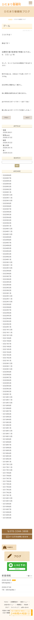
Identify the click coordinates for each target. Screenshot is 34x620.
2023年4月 (7, 284)
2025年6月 (7, 212)
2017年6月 (7, 481)
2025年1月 (7, 226)
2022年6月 (7, 313)
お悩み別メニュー (9, 604)
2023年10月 (7, 268)
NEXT (28, 117)
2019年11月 (7, 400)
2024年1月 (7, 259)
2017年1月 (7, 495)
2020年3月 (7, 388)
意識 (4, 130)
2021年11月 (7, 332)
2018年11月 (7, 433)
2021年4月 (7, 352)
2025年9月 (7, 203)
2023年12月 (7, 262)
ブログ (7, 607)
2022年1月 (7, 327)
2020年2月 (7, 391)
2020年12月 (7, 363)
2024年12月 (7, 228)
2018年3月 (7, 456)
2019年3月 (7, 422)
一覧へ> (29, 576)
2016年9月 (7, 503)
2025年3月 (7, 220)
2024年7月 (7, 242)
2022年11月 (7, 299)
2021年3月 (7, 355)
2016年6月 (7, 512)
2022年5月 (7, 315)
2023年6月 (7, 279)
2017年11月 (7, 467)
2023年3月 (7, 287)
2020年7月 (7, 377)
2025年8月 (7, 206)
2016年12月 (7, 498)
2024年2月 (7, 256)
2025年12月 (7, 195)
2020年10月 (7, 369)
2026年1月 (7, 192)
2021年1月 (7, 360)
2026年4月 (7, 183)
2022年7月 (7, 310)
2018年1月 (7, 461)
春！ (4, 150)
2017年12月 (7, 464)
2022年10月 (7, 301)
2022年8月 (7, 307)
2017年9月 (7, 473)
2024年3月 (7, 254)
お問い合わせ (25, 607)
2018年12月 (7, 430)
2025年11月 (7, 198)
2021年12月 (7, 329)
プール (6, 26)
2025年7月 (7, 209)
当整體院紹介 (14, 601)
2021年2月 (7, 358)
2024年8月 (7, 240)
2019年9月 (7, 405)
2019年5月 (7, 416)
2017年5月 (7, 484)
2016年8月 (7, 506)
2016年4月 (7, 518)
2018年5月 (7, 450)
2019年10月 (7, 402)
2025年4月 (7, 217)
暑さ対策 (6, 145)
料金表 (26, 604)
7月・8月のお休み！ (9, 590)
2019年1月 (7, 428)
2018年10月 (7, 436)
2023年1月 (7, 293)
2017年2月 (7, 492)
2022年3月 (7, 321)
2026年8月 (7, 175)
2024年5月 (7, 248)
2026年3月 (7, 186)
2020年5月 (7, 383)
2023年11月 (7, 265)
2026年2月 (7, 189)
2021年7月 (7, 343)
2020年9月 (7, 372)
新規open (6, 135)
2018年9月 (7, 439)
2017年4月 (7, 487)
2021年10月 (7, 335)
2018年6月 (7, 447)
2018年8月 (7, 442)
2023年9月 (7, 270)
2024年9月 (7, 237)
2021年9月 (7, 338)
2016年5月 (7, 515)
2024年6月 (7, 245)
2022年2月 (7, 324)
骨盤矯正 (19, 604)
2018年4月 (7, 453)
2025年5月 (7, 214)
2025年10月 (7, 200)
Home (6, 601)
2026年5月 (7, 181)
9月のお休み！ (7, 582)
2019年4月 (7, 419)
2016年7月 (7, 509)
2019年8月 (7, 408)
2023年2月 (7, 290)
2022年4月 (7, 318)
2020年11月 (7, 366)
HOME (10, 19)
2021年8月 (7, 341)
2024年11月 (7, 231)
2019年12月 (7, 397)
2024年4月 (7, 251)
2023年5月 (7, 282)
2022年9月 (7, 304)
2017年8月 (7, 475)
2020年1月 (7, 394)
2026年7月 (7, 178)
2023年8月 (7, 273)
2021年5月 (7, 349)
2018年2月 (7, 459)
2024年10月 (7, 234)
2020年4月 (7, 386)
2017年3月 (7, 489)
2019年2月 (7, 425)
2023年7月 (7, 276)
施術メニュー (24, 601)
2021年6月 (7, 346)
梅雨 (4, 140)
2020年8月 (7, 374)
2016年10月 (7, 501)
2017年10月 (7, 470)
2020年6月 (7, 380)
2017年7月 (7, 478)
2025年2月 (7, 223)
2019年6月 (7, 414)
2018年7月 (7, 445)
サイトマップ (15, 607)
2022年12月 (7, 296)
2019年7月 (7, 411)
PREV (6, 117)
